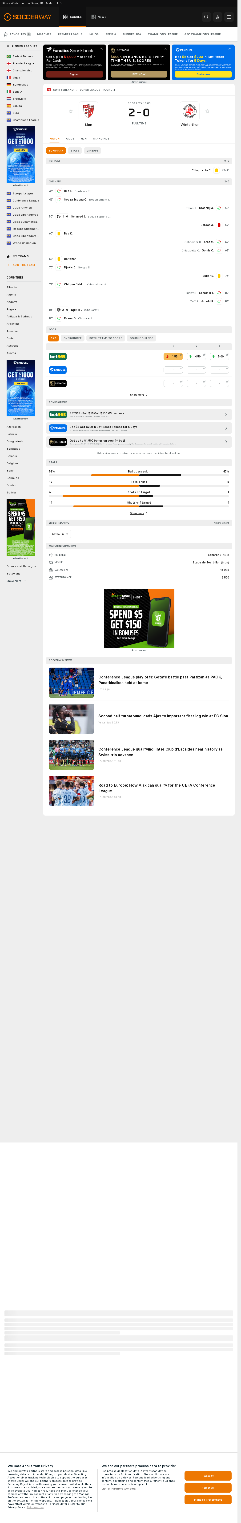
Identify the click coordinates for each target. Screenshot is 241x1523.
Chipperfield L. (74, 284)
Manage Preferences (208, 1499)
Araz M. (209, 242)
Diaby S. (191, 293)
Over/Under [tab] (73, 338)
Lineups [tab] (92, 150)
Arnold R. (207, 301)
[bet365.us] (58, 356)
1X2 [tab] (53, 338)
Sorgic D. (84, 267)
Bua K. (68, 191)
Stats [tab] (75, 150)
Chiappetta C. (191, 250)
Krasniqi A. (206, 208)
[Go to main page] (30, 17)
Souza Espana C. (75, 199)
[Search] (206, 17)
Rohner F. (191, 208)
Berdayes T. (82, 191)
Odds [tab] (70, 138)
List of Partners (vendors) (118, 1488)
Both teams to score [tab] (105, 338)
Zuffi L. (194, 301)
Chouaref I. (92, 310)
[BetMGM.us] (58, 383)
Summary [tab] (56, 150)
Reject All (207, 1487)
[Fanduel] (58, 370)
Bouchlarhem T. (99, 199)
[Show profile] (88, 111)
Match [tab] (54, 138)
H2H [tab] (84, 138)
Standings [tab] (101, 138)
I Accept (208, 1476)
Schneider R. (193, 242)
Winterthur (190, 124)
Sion (88, 124)
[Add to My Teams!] (71, 111)
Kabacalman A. (97, 284)
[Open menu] (229, 17)
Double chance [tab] (141, 338)
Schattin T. (206, 293)
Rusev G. (70, 318)
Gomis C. (208, 250)
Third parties (35, 1507)
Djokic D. (70, 267)
